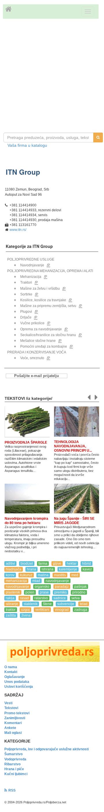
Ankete (10, 728)
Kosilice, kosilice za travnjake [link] (43, 300)
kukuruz (26, 575)
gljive (57, 564)
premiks (60, 592)
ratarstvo (41, 598)
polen (29, 592)
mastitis (60, 575)
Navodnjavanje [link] (32, 265)
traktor (11, 610)
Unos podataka (16, 682)
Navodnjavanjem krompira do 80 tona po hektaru (26, 521)
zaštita (11, 615)
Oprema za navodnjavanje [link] (41, 329)
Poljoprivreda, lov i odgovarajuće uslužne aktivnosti (46, 749)
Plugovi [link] (26, 312)
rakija (10, 598)
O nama (10, 667)
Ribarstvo (12, 764)
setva (75, 598)
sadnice (59, 598)
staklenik (31, 604)
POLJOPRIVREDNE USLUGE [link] (30, 259)
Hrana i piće (14, 769)
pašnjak (80, 587)
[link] (52, 652)
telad (84, 604)
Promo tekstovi (16, 713)
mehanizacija (16, 581)
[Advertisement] (52, 76)
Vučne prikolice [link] (32, 323)
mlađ (36, 581)
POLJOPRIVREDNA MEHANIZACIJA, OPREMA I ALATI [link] (50, 271)
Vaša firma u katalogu (27, 145)
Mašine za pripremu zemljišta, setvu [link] (48, 306)
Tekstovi (11, 708)
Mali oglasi (13, 733)
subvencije (65, 604)
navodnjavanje (57, 581)
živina (26, 615)
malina (43, 575)
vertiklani (42, 610)
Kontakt (10, 672)
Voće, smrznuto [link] (32, 358)
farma (42, 564)
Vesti (8, 703)
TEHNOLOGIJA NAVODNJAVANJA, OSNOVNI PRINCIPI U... (73, 446)
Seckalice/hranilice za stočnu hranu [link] (48, 335)
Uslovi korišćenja (18, 687)
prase (44, 592)
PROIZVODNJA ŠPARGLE (26, 442)
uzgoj (25, 610)
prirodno (79, 592)
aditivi (10, 564)
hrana (31, 569)
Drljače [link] (25, 317)
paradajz (62, 587)
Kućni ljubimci (15, 774)
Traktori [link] (26, 282)
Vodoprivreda (15, 759)
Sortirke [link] (26, 294)
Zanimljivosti (14, 718)
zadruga (80, 610)
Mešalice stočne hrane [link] (38, 341)
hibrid (86, 564)
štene (47, 604)
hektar (72, 564)
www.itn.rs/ (18, 230)
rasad (24, 598)
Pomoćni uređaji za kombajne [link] (43, 346)
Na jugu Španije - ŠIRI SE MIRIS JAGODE (74, 521)
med (74, 575)
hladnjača (13, 569)
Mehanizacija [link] (30, 277)
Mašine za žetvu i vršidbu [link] (40, 289)
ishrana (47, 569)
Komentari (13, 723)
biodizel (27, 564)
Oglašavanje (14, 677)
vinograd (62, 610)
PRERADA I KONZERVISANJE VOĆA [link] (36, 352)
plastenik (13, 592)
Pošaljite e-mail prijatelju (36, 376)
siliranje (12, 604)
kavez (87, 569)
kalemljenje (68, 569)
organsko (42, 587)
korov (10, 575)
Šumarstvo (13, 754)
